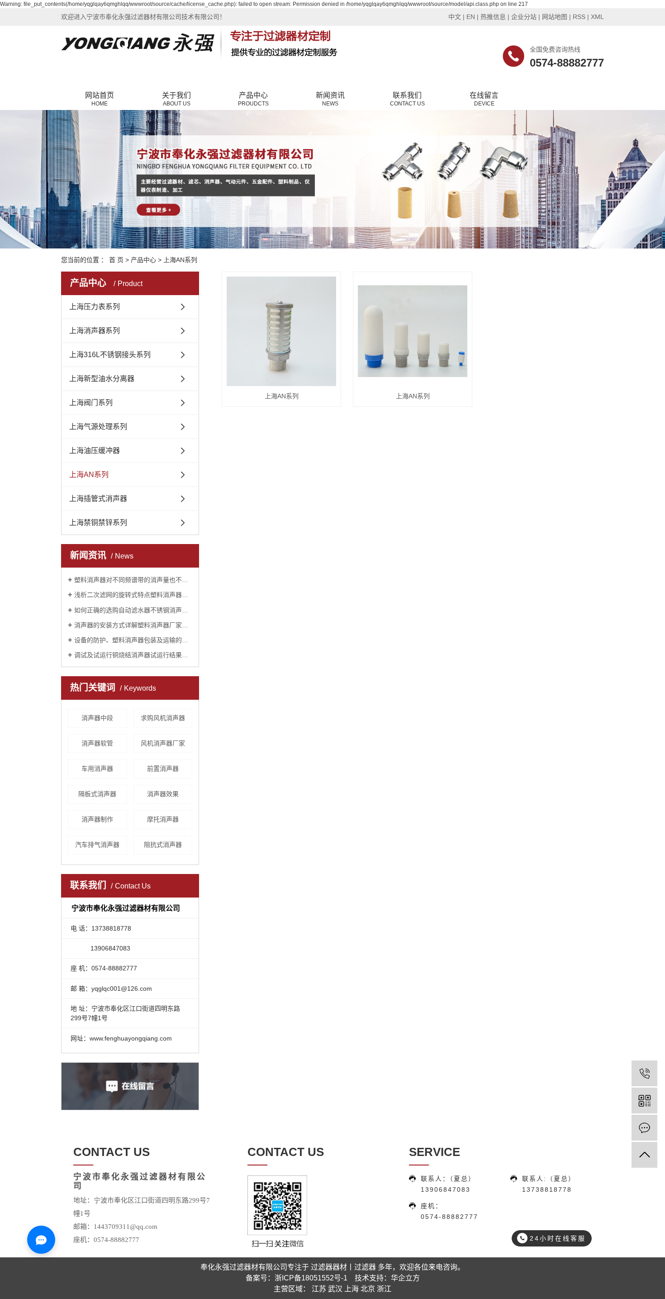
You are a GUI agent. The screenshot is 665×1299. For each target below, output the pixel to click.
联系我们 (407, 99)
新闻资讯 (330, 99)
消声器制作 (97, 819)
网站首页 (99, 99)
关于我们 (176, 99)
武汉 (335, 1289)
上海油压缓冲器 (94, 450)
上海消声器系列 (94, 330)
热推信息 (493, 16)
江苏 (319, 1289)
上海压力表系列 (94, 306)
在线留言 (484, 99)
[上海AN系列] (281, 331)
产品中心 (253, 99)
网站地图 (554, 16)
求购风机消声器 (163, 717)
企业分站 (524, 16)
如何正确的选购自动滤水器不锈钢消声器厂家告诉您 (133, 610)
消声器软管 (97, 743)
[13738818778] (644, 1073)
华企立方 (405, 1278)
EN (470, 16)
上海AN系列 (180, 259)
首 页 (116, 259)
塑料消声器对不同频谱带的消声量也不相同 (133, 579)
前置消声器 (163, 768)
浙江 (384, 1289)
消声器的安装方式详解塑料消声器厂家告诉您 (133, 625)
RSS (579, 16)
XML (597, 16)
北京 (368, 1289)
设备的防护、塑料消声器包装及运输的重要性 (133, 640)
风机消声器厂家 (163, 743)
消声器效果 (163, 794)
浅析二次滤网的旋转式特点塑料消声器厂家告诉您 (133, 594)
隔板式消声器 (97, 794)
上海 (351, 1289)
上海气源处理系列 (98, 426)
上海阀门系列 (91, 402)
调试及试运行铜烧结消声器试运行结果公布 (133, 655)
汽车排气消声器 (97, 844)
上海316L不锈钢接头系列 (110, 354)
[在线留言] (644, 1128)
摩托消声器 (163, 819)
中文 (454, 16)
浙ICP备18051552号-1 (311, 1278)
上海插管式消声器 (98, 498)
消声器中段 (97, 717)
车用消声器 (97, 768)
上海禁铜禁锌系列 (98, 522)
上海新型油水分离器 (101, 378)
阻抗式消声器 (163, 844)
